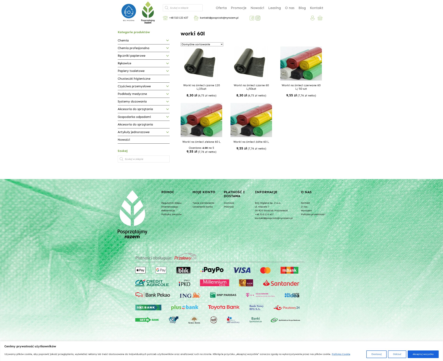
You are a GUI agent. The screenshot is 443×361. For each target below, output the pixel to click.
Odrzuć (397, 354)
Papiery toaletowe (131, 71)
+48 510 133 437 (178, 17)
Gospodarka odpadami (134, 117)
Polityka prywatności (313, 214)
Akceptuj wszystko (423, 354)
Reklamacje (168, 210)
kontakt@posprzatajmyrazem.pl (219, 17)
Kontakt (316, 8)
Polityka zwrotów (171, 214)
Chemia (123, 40)
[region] (221, 351)
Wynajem (306, 210)
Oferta (221, 8)
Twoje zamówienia (203, 202)
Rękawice (124, 63)
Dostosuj (376, 354)
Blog (302, 8)
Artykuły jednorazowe (134, 132)
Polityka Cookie (341, 354)
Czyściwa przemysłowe (134, 86)
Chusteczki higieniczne (134, 79)
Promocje (238, 8)
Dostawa (229, 202)
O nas (289, 8)
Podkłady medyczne (132, 94)
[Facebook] (252, 18)
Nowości (257, 8)
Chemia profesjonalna (133, 48)
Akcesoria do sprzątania (135, 109)
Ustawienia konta (202, 206)
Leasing (274, 8)
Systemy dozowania (132, 101)
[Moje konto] (312, 18)
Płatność (229, 206)
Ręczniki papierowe (131, 56)
